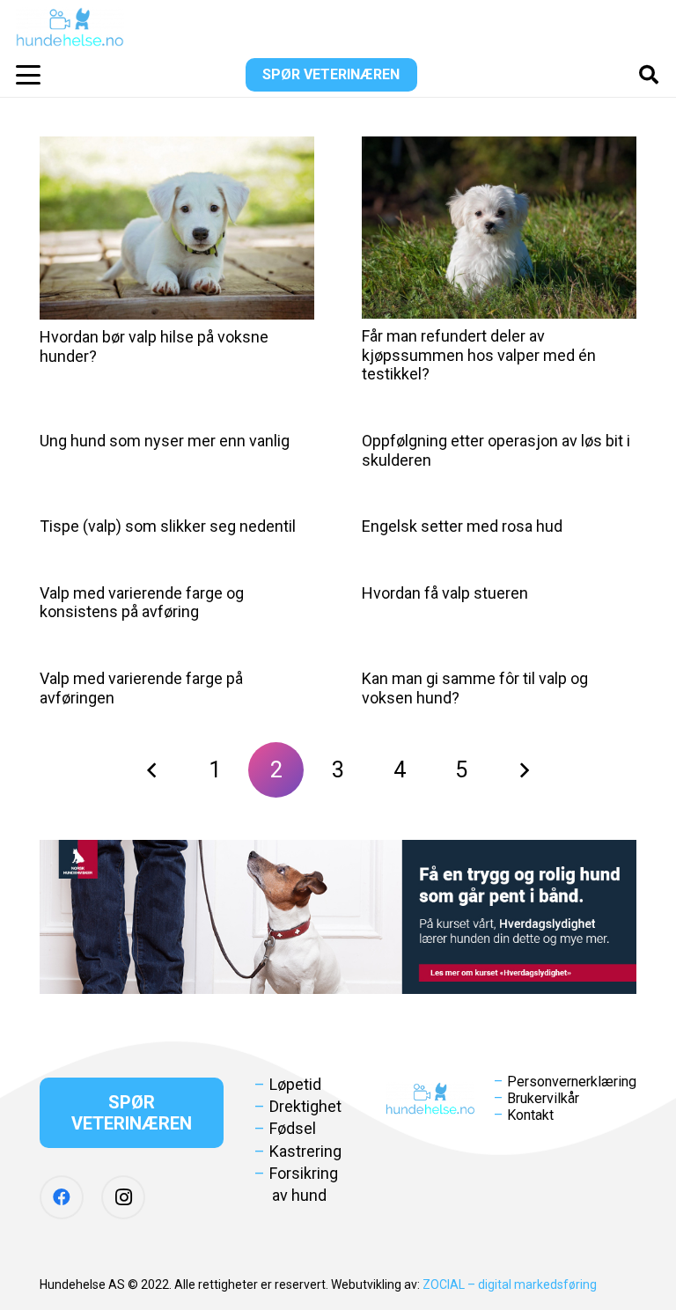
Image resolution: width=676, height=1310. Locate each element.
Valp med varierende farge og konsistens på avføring (142, 603)
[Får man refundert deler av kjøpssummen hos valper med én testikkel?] (499, 227)
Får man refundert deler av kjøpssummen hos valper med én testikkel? (479, 355)
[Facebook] (62, 1197)
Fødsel (292, 1128)
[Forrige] (152, 770)
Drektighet (305, 1106)
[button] (29, 75)
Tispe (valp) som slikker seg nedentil (168, 526)
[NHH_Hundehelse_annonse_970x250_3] (338, 917)
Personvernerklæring (571, 1081)
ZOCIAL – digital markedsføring (509, 1284)
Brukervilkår (543, 1098)
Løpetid (295, 1084)
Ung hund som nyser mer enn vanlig (165, 440)
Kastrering (305, 1151)
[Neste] (523, 770)
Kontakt (530, 1115)
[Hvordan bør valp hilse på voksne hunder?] (177, 228)
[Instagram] (123, 1197)
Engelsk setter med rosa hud (462, 526)
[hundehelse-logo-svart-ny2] (70, 27)
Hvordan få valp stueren (445, 593)
